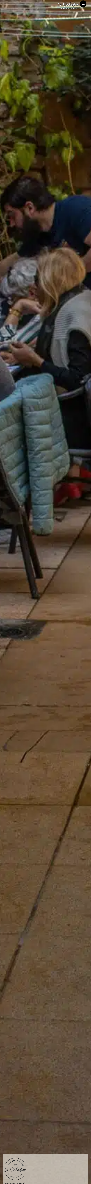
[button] (83, 3)
